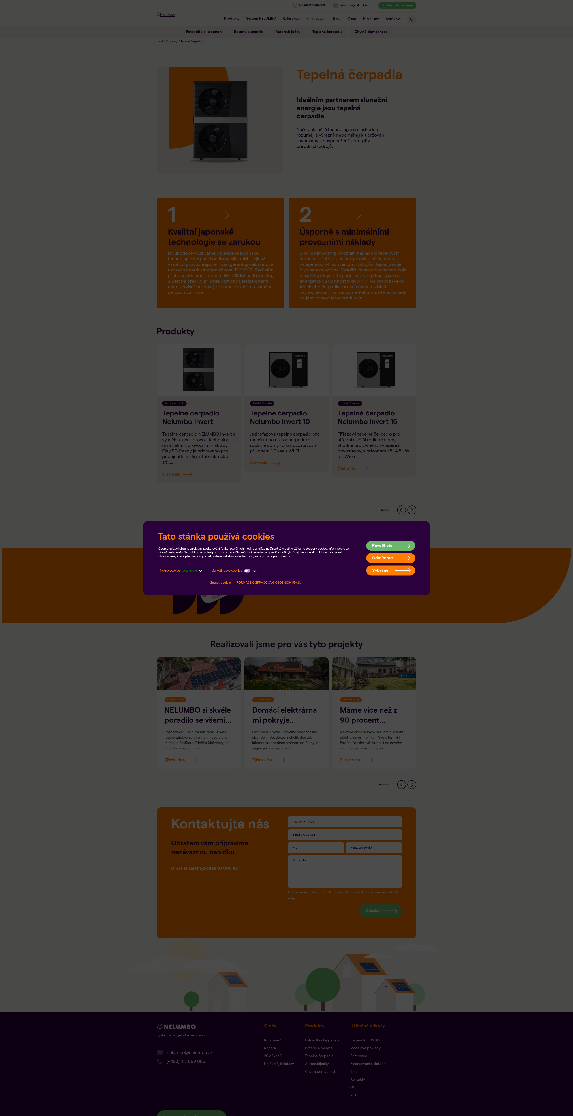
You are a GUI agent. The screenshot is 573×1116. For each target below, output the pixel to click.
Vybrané (380, 570)
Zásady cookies (220, 582)
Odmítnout (382, 558)
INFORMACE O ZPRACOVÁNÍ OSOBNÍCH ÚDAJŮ (267, 582)
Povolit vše (382, 545)
